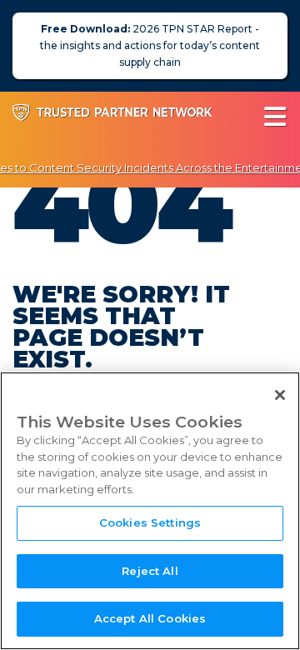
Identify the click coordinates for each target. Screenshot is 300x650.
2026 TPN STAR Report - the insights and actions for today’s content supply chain (150, 45)
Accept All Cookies (150, 618)
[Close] (280, 395)
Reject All (150, 571)
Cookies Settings (150, 522)
